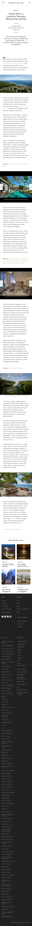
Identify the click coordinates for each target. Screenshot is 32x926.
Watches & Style (22, 641)
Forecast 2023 (5, 789)
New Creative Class (7, 827)
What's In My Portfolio (23, 609)
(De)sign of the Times (7, 787)
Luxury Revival (5, 755)
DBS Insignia (20, 674)
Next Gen (4, 809)
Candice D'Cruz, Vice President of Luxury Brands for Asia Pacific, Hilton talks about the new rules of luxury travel (15, 261)
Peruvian (13, 518)
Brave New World (6, 773)
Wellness (20, 658)
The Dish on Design (7, 763)
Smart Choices (5, 806)
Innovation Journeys (7, 781)
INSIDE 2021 (5, 752)
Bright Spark (5, 866)
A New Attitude (5, 795)
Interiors (20, 649)
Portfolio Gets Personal (8, 906)
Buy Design (5, 699)
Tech (19, 660)
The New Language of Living (7, 912)
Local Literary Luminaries (5, 716)
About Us (4, 600)
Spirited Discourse (7, 659)
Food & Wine (21, 647)
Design (19, 655)
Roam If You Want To (7, 693)
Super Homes (5, 702)
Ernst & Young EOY (22, 669)
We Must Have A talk (7, 680)
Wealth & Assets (22, 621)
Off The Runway (6, 656)
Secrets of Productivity (8, 770)
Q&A (18, 606)
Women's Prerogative (7, 685)
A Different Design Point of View (7, 857)
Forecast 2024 (5, 824)
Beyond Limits (5, 894)
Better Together (6, 869)
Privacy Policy (5, 606)
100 (18, 600)
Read (18, 611)
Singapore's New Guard (8, 861)
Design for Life (6, 677)
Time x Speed (5, 671)
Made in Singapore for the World (8, 815)
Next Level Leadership (8, 836)
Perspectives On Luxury (8, 707)
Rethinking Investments (8, 875)
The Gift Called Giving (7, 654)
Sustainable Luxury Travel (7, 746)
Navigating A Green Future (7, 767)
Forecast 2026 (5, 891)
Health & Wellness (6, 776)
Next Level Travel (6, 872)
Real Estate (21, 624)
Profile (18, 603)
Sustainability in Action (8, 851)
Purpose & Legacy (6, 877)
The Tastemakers (6, 854)
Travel (19, 652)
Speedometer (21, 644)
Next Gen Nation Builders (6, 881)
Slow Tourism (5, 710)
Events (19, 663)
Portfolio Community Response (7, 742)
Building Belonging (7, 916)
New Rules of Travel (7, 758)
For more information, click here (12, 529)
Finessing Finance (6, 666)
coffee (21, 444)
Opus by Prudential (22, 672)
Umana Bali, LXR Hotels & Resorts (13, 63)
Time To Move (5, 719)
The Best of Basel (6, 688)
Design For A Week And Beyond (8, 642)
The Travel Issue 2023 (7, 803)
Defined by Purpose (7, 839)
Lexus (18, 687)
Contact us (4, 603)
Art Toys (4, 725)
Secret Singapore (21, 684)
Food (3, 728)
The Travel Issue (6, 800)
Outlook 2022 (5, 761)
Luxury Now (5, 682)
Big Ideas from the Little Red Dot (8, 662)
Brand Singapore (6, 691)
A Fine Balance (5, 821)
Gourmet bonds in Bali (15, 368)
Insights (20, 626)
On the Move (5, 909)
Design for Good (6, 811)
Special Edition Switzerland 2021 (21, 678)
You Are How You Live (7, 648)
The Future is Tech (6, 674)
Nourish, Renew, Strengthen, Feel (6, 830)
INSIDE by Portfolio (22, 689)
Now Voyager (5, 669)
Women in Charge (6, 846)
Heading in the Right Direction (7, 842)
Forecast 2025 (5, 833)
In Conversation (6, 736)
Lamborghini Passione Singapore (23, 693)
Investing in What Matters (6, 903)
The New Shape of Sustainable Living (6, 885)
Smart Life (4, 704)
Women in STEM (6, 739)
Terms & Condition (6, 609)
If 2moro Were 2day (7, 651)
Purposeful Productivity (8, 792)
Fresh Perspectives (7, 730)
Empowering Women (7, 899)
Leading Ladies (6, 798)
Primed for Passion (7, 818)
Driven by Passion (6, 784)
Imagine (4, 696)
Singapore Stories (6, 778)
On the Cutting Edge (7, 645)
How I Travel (5, 849)
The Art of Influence (7, 897)
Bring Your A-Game (7, 750)
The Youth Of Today (7, 713)
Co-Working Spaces (7, 722)
